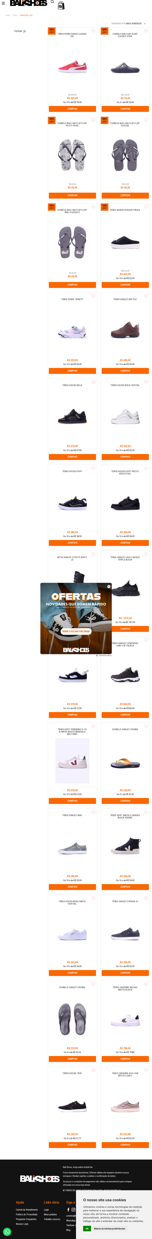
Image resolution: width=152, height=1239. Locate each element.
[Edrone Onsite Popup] (76, 619)
